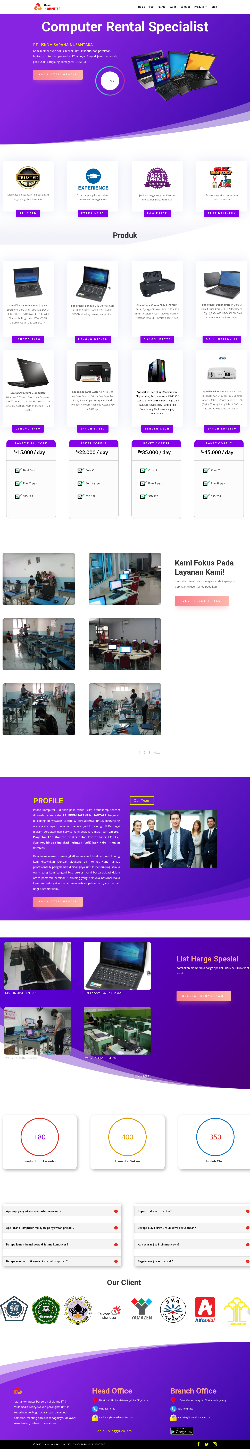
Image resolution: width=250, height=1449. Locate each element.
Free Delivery (222, 213)
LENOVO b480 (28, 428)
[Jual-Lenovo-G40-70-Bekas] (117, 966)
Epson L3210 (92, 428)
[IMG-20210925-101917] (125, 644)
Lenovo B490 (28, 339)
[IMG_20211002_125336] (37, 1031)
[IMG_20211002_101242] (125, 709)
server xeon (157, 428)
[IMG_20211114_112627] (39, 579)
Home (141, 7)
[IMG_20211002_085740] (39, 709)
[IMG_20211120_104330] (117, 1031)
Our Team (142, 800)
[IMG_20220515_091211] (37, 966)
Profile (161, 7)
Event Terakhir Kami (202, 601)
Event (173, 7)
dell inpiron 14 (222, 339)
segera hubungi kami (203, 996)
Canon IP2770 (157, 339)
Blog (214, 7)
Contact (185, 7)
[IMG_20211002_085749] (39, 644)
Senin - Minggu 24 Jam (114, 1431)
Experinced (92, 213)
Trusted (28, 213)
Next (157, 752)
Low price (157, 213)
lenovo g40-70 (92, 339)
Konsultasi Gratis (58, 74)
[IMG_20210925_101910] (125, 579)
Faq (151, 7)
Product (199, 7)
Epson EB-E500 (221, 428)
